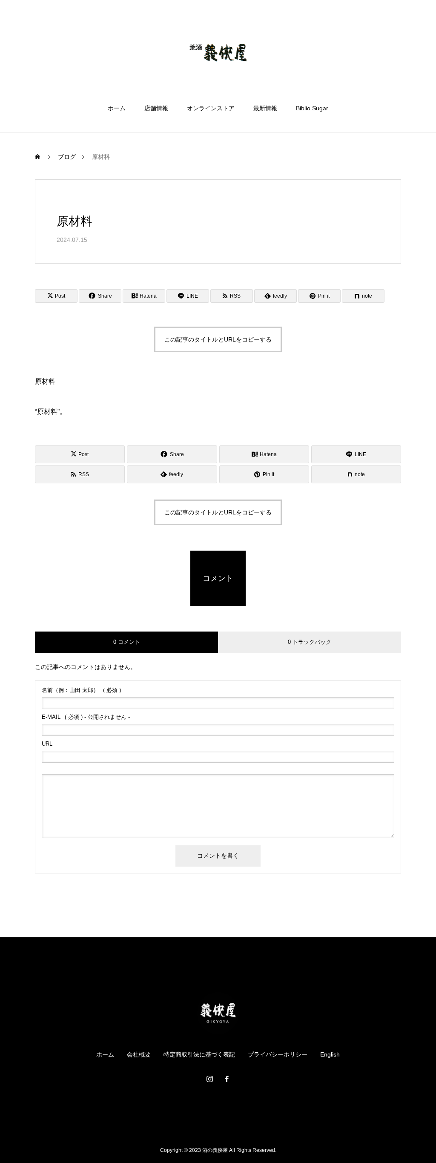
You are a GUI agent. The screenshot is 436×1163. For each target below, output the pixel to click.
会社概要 (139, 1054)
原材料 (45, 381)
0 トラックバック (309, 642)
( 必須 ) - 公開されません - (86, 717)
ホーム (117, 108)
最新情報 (265, 108)
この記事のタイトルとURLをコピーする (218, 339)
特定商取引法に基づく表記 (199, 1054)
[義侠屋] (218, 53)
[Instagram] (209, 1078)
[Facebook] (226, 1078)
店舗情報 (156, 108)
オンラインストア (211, 108)
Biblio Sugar (312, 108)
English (330, 1054)
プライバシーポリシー (277, 1054)
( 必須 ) (81, 690)
